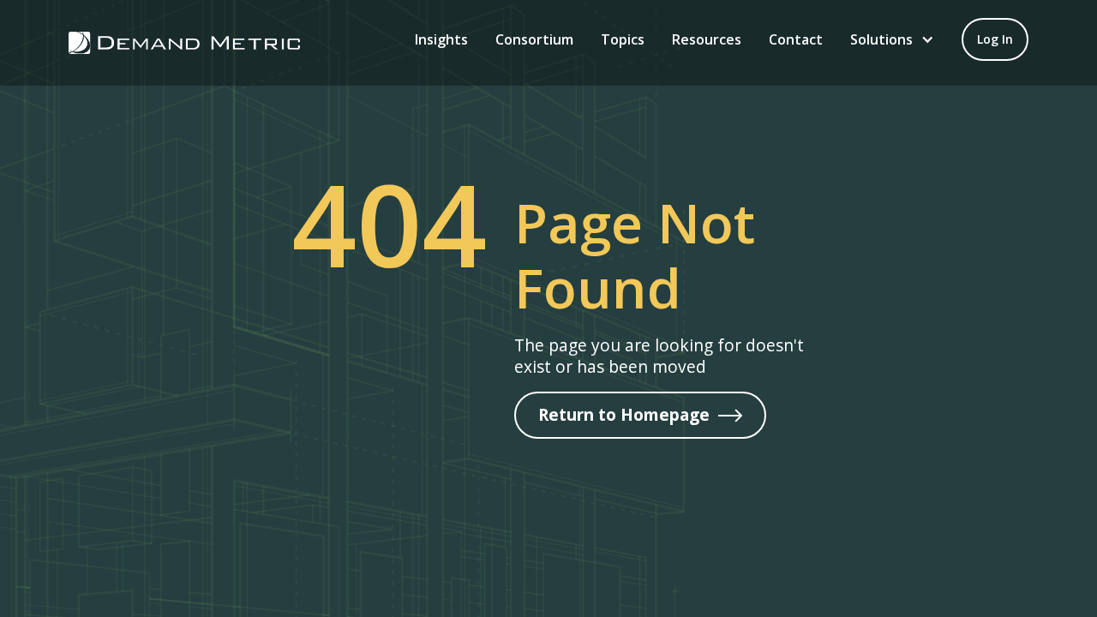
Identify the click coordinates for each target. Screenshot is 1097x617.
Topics (622, 39)
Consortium (534, 39)
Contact (796, 39)
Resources (706, 39)
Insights (441, 39)
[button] (892, 39)
